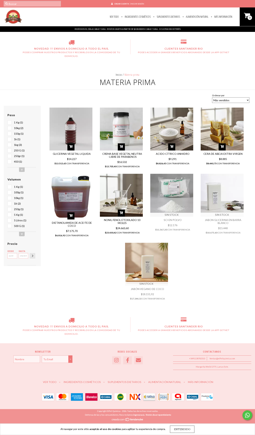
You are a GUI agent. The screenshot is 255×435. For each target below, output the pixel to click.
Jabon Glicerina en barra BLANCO (223, 221)
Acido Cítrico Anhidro (172, 153)
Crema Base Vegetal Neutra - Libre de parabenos (122, 155)
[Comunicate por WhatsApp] (247, 415)
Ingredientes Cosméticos (137, 16)
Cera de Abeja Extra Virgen (222, 153)
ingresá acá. (139, 415)
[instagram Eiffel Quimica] (116, 360)
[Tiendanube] (127, 420)
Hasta (22, 251)
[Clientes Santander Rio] (183, 43)
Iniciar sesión (137, 4)
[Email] (138, 360)
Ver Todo (114, 16)
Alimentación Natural (196, 16)
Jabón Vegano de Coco (147, 288)
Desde (10, 251)
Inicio (119, 74)
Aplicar (32, 256)
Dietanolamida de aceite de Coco (72, 224)
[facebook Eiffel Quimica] (127, 360)
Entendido (182, 429)
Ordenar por (218, 95)
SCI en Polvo (173, 220)
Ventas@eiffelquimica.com (222, 358)
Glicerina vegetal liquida (72, 153)
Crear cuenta (121, 4)
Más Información (223, 16)
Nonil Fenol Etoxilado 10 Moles (122, 221)
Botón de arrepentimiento (158, 415)
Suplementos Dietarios (168, 16)
